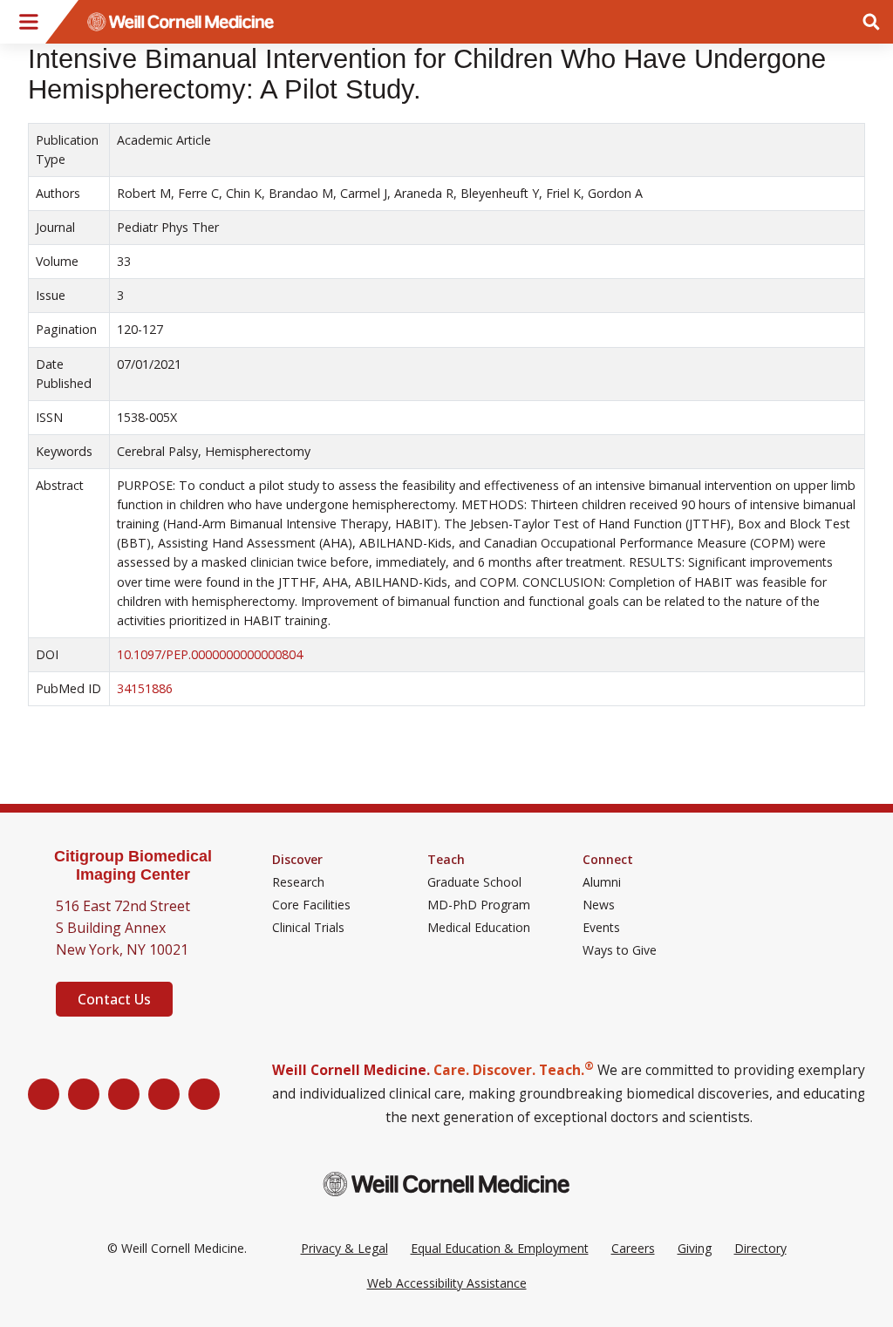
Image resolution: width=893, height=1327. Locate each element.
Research (298, 882)
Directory (760, 1248)
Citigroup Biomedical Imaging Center (133, 865)
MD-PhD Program (478, 905)
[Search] (871, 22)
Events (601, 928)
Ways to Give (620, 950)
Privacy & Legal (344, 1248)
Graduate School (474, 882)
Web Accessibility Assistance (447, 1283)
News (599, 905)
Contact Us (114, 999)
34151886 (145, 688)
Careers (633, 1248)
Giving (695, 1248)
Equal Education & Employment (500, 1248)
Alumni (602, 882)
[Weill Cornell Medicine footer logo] (446, 1183)
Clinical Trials (308, 928)
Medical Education (478, 928)
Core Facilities (311, 905)
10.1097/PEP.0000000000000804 (210, 654)
